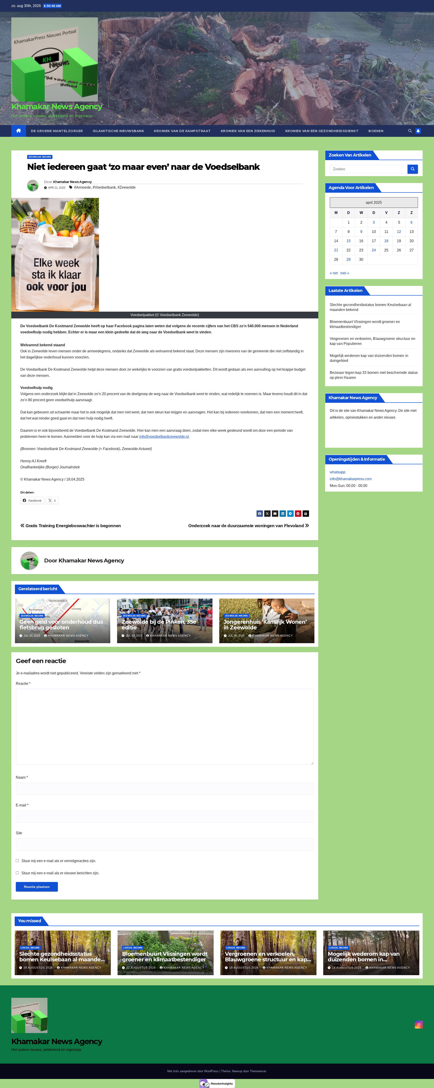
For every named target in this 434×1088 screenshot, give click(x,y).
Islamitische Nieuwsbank (118, 131)
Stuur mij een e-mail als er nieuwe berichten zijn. (60, 873)
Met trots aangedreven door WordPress (193, 1071)
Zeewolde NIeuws (39, 157)
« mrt (334, 273)
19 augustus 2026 (244, 967)
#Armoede (82, 187)
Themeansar (258, 1071)
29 (349, 260)
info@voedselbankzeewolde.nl (164, 437)
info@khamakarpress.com (351, 479)
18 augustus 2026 (347, 967)
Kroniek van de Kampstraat (182, 131)
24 (374, 250)
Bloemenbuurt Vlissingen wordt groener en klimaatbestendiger (165, 957)
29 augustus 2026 (39, 967)
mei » (344, 273)
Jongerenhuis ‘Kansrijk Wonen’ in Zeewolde (265, 625)
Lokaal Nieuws (30, 947)
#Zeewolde (127, 187)
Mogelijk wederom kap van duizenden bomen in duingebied (364, 959)
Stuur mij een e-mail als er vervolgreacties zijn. (58, 861)
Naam (22, 777)
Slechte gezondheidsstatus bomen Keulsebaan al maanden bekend (61, 959)
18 (386, 241)
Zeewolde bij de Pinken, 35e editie (159, 625)
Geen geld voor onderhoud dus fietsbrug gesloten (61, 625)
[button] (410, 131)
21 (336, 250)
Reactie (23, 683)
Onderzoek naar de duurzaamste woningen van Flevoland (246, 525)
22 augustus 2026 (141, 967)
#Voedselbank (104, 187)
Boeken (375, 131)
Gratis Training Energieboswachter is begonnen (73, 525)
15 (349, 241)
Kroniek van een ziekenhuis (248, 131)
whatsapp (337, 472)
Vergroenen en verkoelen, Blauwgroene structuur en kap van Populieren (266, 959)
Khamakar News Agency (56, 106)
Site (19, 833)
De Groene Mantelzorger (57, 131)
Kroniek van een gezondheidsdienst (322, 131)
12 (399, 232)
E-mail (22, 805)
